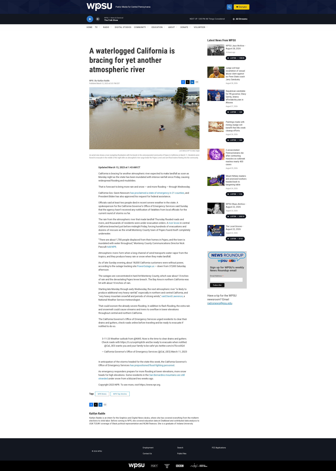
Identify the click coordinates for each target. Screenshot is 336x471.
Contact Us (147, 454)
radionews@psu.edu (219, 303)
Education (157, 27)
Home (89, 27)
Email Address (216, 276)
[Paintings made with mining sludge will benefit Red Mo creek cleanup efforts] (215, 126)
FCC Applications (219, 448)
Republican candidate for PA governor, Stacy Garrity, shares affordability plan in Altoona (236, 97)
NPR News (102, 394)
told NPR (111, 246)
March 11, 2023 (179, 351)
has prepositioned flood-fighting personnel (152, 365)
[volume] (98, 19)
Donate (243, 7)
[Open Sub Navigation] (99, 27)
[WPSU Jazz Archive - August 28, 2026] (215, 50)
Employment (148, 448)
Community (140, 27)
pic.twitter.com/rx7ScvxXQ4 (170, 345)
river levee (174, 223)
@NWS (137, 338)
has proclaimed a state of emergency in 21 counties (157, 193)
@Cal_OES (109, 345)
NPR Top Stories (120, 394)
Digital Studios (123, 27)
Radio (106, 27)
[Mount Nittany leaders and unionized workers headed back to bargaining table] (215, 180)
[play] (90, 19)
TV (96, 27)
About (171, 27)
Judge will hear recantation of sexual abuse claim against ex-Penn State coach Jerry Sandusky (235, 74)
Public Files (181, 454)
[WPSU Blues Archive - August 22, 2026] (215, 208)
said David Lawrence (172, 296)
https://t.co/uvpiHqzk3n (132, 342)
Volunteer (199, 27)
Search (180, 448)
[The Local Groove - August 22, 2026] (215, 230)
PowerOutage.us (145, 266)
